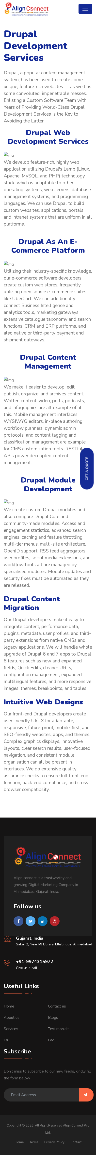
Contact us (57, 1006)
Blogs (53, 1017)
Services (11, 1029)
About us (11, 1017)
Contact (75, 1142)
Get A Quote (87, 469)
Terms (34, 1142)
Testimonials (58, 1029)
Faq (51, 1040)
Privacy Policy (54, 1142)
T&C (7, 1040)
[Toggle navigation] (85, 9)
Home (9, 1006)
